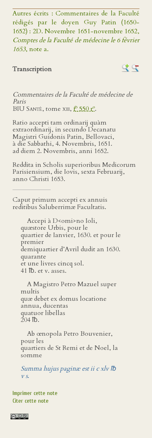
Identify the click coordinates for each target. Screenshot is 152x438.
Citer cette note (31, 400)
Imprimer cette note (35, 393)
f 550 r (84, 108)
